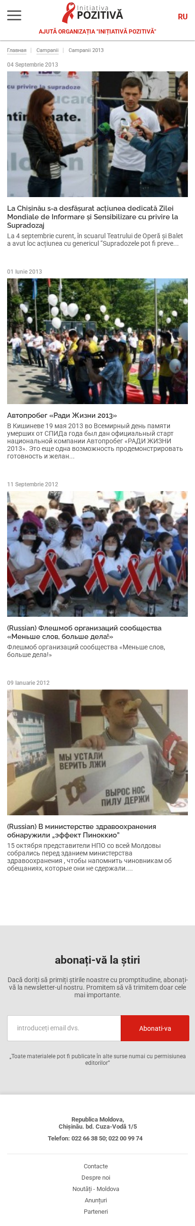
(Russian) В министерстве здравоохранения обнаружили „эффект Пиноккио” (81, 830)
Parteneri (96, 1211)
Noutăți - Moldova (95, 1188)
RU (183, 16)
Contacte (96, 1166)
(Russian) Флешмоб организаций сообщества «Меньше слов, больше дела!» (84, 632)
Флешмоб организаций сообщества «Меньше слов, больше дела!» (86, 650)
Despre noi (95, 1177)
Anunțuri (96, 1200)
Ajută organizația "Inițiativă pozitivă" (97, 31)
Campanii (47, 50)
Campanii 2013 (86, 50)
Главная (17, 50)
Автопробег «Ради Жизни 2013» (62, 415)
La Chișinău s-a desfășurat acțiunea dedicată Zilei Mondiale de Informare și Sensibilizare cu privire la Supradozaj (92, 217)
